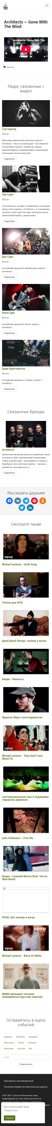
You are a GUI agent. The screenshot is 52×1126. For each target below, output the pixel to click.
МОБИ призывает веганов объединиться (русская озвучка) (22, 995)
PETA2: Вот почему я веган (18, 917)
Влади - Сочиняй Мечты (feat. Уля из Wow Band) (24, 878)
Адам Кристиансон (13, 368)
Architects (8, 449)
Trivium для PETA (12, 602)
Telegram (8, 1037)
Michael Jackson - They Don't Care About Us (22, 757)
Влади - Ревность (13, 679)
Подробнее (9, 159)
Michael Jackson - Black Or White (21, 955)
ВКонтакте (9, 1042)
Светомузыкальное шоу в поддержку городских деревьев (25, 798)
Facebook (20, 1037)
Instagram (33, 1037)
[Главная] (5, 6)
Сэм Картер (9, 129)
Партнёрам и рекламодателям (18, 1081)
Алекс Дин (8, 312)
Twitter (21, 1042)
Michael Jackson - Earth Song (19, 564)
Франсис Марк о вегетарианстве (22, 717)
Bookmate (9, 1048)
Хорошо (9, 1118)
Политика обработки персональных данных (25, 1087)
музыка (10, 67)
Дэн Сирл (7, 256)
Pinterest (32, 1042)
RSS (30, 1048)
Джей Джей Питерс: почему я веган (24, 640)
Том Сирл (7, 194)
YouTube (21, 1048)
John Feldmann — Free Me (17, 838)
